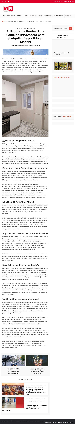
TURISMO (33, 15)
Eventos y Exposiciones (31, 401)
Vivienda (33, 28)
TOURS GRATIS (11, 15)
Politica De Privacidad (50, 422)
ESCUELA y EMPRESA (44, 15)
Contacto (72, 422)
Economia (28, 385)
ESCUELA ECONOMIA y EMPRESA (23, 28)
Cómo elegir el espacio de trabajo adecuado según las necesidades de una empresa (35, 390)
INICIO (3, 15)
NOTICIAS (19, 15)
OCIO (26, 15)
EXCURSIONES (58, 15)
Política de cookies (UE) (63, 422)
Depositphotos (67, 116)
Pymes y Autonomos (38, 387)
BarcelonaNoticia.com (58, 1)
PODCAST (68, 15)
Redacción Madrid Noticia (22, 45)
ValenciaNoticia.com (69, 1)
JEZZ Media (32, 420)
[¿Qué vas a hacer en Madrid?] (63, 86)
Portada (4, 21)
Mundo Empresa (29, 387)
